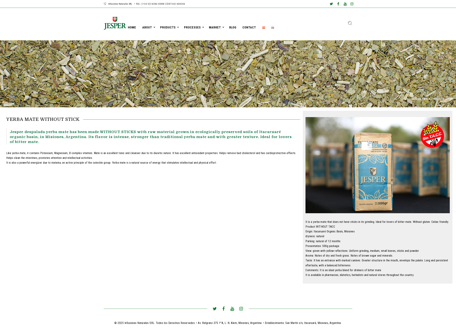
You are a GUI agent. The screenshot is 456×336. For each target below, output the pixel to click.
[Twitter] (331, 4)
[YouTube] (345, 4)
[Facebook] (338, 4)
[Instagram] (352, 4)
